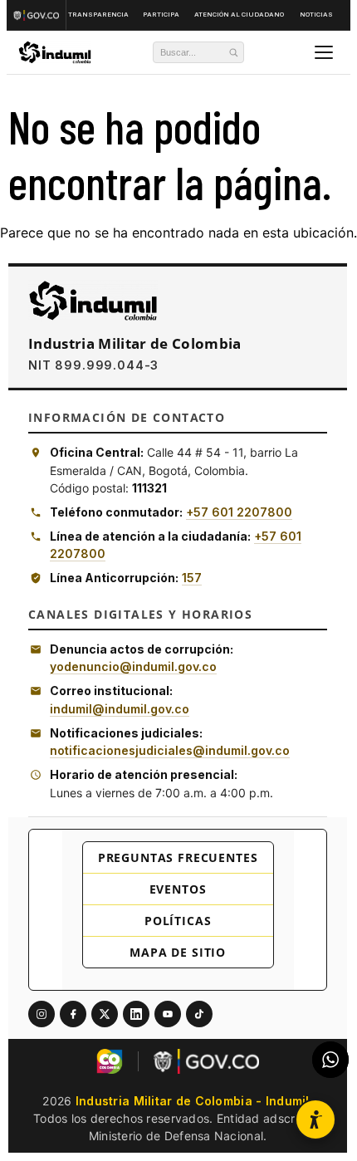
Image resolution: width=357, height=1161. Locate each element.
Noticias (316, 14)
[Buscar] (233, 52)
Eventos (178, 889)
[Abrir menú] (324, 52)
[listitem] (41, 1014)
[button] (315, 1119)
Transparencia (98, 14)
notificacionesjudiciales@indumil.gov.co (170, 750)
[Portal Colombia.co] (109, 1061)
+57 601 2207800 (239, 512)
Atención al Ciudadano (239, 14)
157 (192, 578)
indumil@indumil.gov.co (119, 709)
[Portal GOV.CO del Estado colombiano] (206, 1061)
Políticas (178, 920)
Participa (161, 14)
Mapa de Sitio (178, 952)
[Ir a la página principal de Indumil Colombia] (93, 300)
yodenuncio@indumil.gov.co (133, 666)
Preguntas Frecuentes (178, 857)
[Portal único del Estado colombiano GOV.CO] (38, 15)
